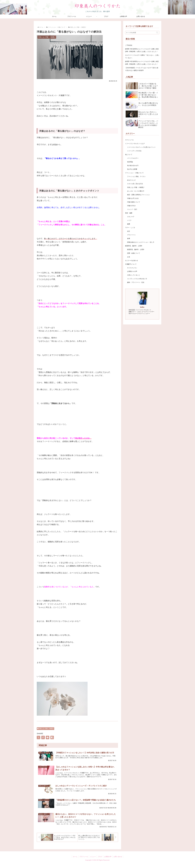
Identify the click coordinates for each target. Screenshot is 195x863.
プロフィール (83, 856)
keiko (142, 307)
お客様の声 (107, 856)
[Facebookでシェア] (43, 737)
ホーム (75, 856)
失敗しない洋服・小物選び (46, 728)
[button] (52, 737)
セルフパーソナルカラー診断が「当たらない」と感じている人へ (142, 56)
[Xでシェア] (38, 737)
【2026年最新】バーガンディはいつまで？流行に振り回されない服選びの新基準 (141, 69)
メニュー (93, 856)
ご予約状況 (128, 45)
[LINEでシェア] (47, 737)
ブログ (100, 856)
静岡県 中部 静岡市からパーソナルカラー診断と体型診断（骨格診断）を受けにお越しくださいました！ (142, 50)
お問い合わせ (118, 856)
